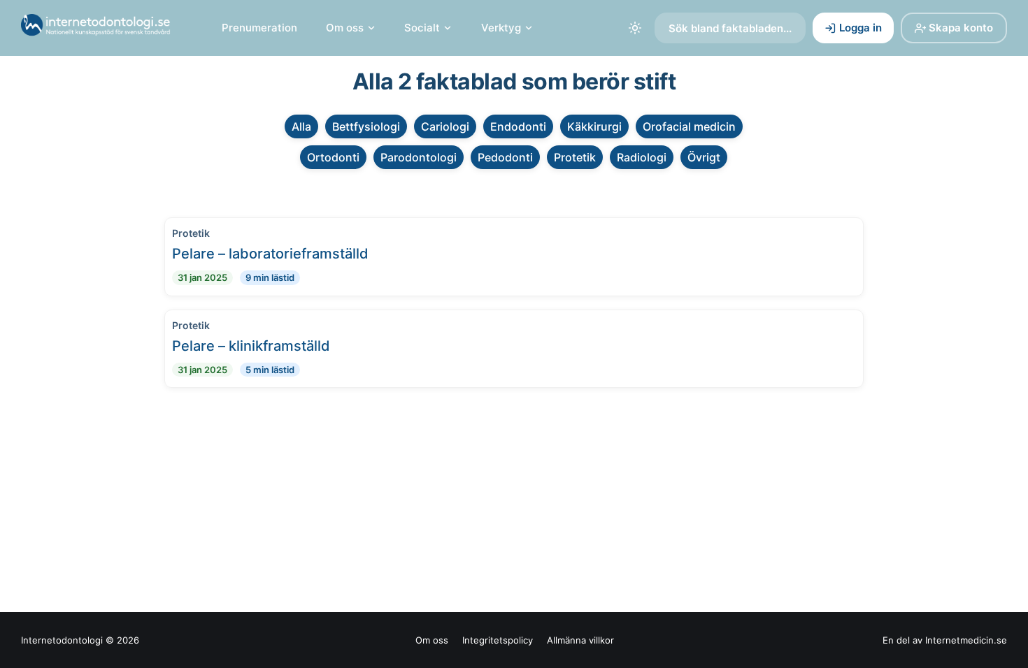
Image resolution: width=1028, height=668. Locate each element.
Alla (301, 126)
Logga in (860, 27)
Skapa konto (961, 27)
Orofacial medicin (689, 126)
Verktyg (501, 27)
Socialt (422, 27)
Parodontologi (418, 157)
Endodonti (518, 126)
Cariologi (445, 126)
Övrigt (703, 157)
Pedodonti (505, 157)
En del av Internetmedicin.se (945, 640)
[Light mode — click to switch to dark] (635, 28)
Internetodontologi (62, 640)
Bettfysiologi (366, 126)
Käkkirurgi (594, 126)
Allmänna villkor (580, 640)
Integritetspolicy (497, 640)
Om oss (345, 27)
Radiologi (641, 157)
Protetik (575, 157)
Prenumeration (259, 27)
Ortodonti (333, 157)
